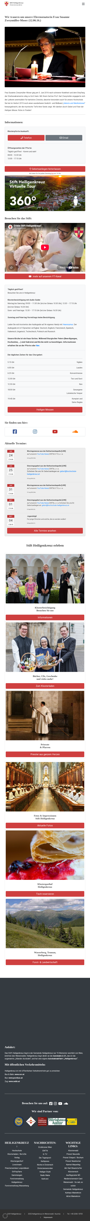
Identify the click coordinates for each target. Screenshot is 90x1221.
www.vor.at (19, 1074)
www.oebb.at (14, 1081)
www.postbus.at (16, 1078)
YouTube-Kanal (43, 454)
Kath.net (45, 1179)
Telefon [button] (27, 137)
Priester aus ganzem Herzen (45, 754)
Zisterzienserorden (45, 1168)
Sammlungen (17, 1175)
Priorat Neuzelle (73, 1154)
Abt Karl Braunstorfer (73, 1168)
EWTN (45, 1151)
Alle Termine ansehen (45, 530)
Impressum (48, 1217)
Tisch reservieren (45, 893)
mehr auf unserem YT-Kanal (46, 276)
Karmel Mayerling (73, 1165)
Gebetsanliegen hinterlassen (46, 169)
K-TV (45, 1154)
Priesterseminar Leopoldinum (17, 1168)
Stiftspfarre (17, 1172)
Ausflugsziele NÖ (73, 1175)
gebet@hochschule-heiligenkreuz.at (55, 505)
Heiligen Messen (45, 409)
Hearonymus (68, 324)
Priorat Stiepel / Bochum (73, 1157)
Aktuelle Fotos (45, 825)
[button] (5, 1216)
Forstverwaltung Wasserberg (17, 1186)
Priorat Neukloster (73, 1161)
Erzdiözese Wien (45, 1147)
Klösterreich (73, 1172)
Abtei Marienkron (73, 1196)
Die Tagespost (45, 1158)
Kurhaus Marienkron (73, 1193)
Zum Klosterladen (45, 686)
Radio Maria (45, 1175)
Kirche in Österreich (45, 1165)
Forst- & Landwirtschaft (45, 962)
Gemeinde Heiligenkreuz (73, 1189)
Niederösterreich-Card (73, 1179)
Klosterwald (73, 1150)
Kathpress (45, 1161)
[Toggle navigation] (83, 4)
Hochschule (17, 1150)
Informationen (45, 617)
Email (65, 137)
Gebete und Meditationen (74, 103)
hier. (38, 345)
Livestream (17, 1165)
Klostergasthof (17, 1161)
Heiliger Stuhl (45, 1172)
